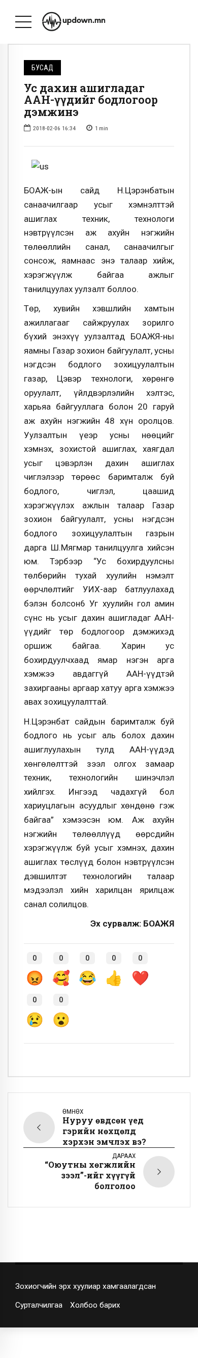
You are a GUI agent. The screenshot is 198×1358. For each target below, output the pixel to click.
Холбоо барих (95, 1305)
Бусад (42, 68)
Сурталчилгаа (38, 1305)
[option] (99, 167)
